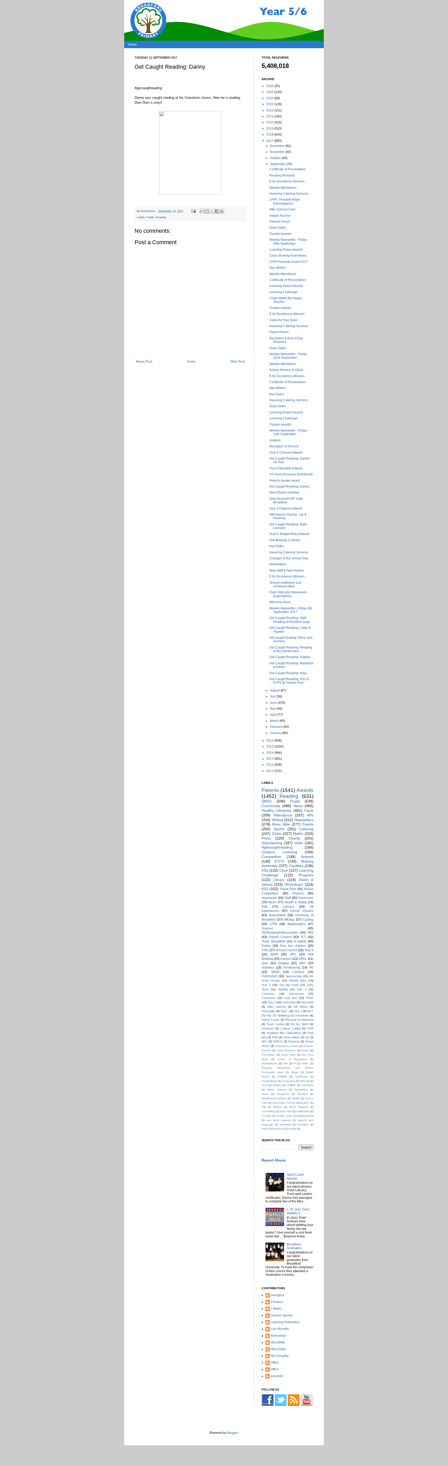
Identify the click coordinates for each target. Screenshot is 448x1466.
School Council (286, 950)
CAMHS (282, 1076)
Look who (290, 997)
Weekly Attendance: (283, 187)
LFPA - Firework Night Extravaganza (284, 201)
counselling (268, 1111)
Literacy (288, 906)
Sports (279, 829)
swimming (285, 1124)
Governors (306, 898)
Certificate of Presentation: (287, 280)
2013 (270, 758)
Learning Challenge (283, 292)
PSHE (309, 997)
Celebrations (293, 1032)
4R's (293, 954)
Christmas (268, 993)
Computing (288, 1081)
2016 (270, 740)
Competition (271, 857)
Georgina (277, 1295)
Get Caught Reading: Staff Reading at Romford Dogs (289, 619)
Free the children (293, 946)
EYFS (279, 861)
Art (307, 1037)
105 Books (300, 1006)
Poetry (266, 946)
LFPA (273, 924)
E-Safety (300, 941)
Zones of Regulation (292, 1059)
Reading (161, 217)
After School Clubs (282, 209)
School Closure (301, 911)
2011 (270, 771)
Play (269, 1015)
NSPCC (278, 1041)
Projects (298, 893)
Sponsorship (294, 976)
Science (267, 928)
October (276, 158)
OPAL (303, 959)
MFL (264, 1041)
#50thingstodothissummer (280, 932)
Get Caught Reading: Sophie (289, 657)
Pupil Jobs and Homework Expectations (287, 594)
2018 (270, 134)
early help (285, 1111)
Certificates (301, 1076)
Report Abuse (274, 1160)
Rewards (293, 1041)
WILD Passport (299, 1106)
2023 (270, 104)
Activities (268, 967)
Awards (305, 790)
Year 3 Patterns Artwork (285, 508)
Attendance (283, 815)
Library (279, 880)
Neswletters (301, 1089)
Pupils (150, 217)
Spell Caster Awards (295, 1176)
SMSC (267, 801)
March (274, 721)
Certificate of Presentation (287, 169)
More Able (281, 824)
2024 (270, 98)
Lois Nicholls (280, 1329)
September (278, 164)
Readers (303, 1094)
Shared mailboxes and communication (285, 584)
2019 (270, 128)
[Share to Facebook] (216, 211)
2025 (270, 92)
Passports (283, 1094)
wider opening (276, 1006)
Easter (305, 1050)
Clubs (276, 833)
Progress (306, 875)
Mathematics (296, 924)
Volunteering (272, 843)
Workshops (294, 884)
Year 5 (266, 984)
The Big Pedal (288, 984)
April (273, 714)
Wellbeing (284, 1015)
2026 (270, 86)
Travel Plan (288, 889)
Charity (294, 838)
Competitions (269, 1081)
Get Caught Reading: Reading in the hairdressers (290, 649)
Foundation (268, 1054)
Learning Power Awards (286, 249)
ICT (303, 937)
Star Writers (277, 268)
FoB (264, 906)
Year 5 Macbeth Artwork (286, 468)
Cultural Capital (290, 1028)
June (274, 702)
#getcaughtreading (277, 847)
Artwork (307, 857)
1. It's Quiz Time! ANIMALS (298, 1211)
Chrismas (268, 1028)
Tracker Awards (280, 234)
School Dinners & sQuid (286, 370)
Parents (270, 790)
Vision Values (291, 1037)
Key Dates (276, 394)
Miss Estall (278, 1349)
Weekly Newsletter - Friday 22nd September (288, 356)
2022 (270, 110)
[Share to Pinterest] (221, 211)
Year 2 (298, 1011)
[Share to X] (211, 211)
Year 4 (301, 989)
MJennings (278, 1335)
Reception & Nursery (284, 446)
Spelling (283, 989)
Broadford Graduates (294, 1246)
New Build (307, 1002)
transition (303, 1124)
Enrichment (296, 993)
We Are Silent (300, 1024)
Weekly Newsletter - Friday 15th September (288, 432)
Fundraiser (268, 997)
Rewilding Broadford (274, 1098)
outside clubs (284, 1115)
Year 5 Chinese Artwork (285, 452)
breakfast (273, 1032)
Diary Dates (277, 227)
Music (272, 902)
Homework (269, 898)
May (273, 708)
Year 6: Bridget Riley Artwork (289, 534)
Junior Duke (288, 1054)
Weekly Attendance (282, 274)
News (298, 806)
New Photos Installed (284, 492)
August (275, 690)
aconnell (277, 1376)
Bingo (294, 1072)
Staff (288, 898)
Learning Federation (285, 1322)
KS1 (265, 889)
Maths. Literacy (277, 1089)
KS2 (265, 870)
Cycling (308, 919)
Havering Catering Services (288, 193)
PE (311, 967)
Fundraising (291, 967)
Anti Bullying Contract (284, 540)
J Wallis (276, 1308)
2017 (270, 141)
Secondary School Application (290, 1102)
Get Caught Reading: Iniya (288, 673)
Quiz (265, 963)
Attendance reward (286, 1046)
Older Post (237, 361)
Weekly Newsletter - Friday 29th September (288, 241)
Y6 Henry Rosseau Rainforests (291, 474)
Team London (275, 1024)
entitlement (303, 1111)
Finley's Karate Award (284, 480)
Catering (306, 829)
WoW (274, 954)
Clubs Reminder (286, 1050)
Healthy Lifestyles (276, 810)
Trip (264, 1106)
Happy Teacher (280, 215)
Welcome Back (279, 602)
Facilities (296, 866)
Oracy (265, 1094)
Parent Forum (279, 332)
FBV (310, 932)
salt (285, 1063)
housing (266, 1115)
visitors (266, 1128)
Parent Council (280, 937)
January (276, 733)
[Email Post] (193, 211)
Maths (298, 833)
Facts (308, 810)
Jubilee (277, 1085)
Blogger (232, 1433)
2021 (270, 116)
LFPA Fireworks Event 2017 (288, 262)
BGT (310, 1011)
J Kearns (277, 1302)
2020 (270, 122)
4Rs (310, 815)
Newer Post (144, 361)
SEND (275, 972)
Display (283, 963)
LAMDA (291, 1085)
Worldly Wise (297, 980)
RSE (275, 1037)
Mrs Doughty (280, 1356)
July (273, 696)
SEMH (295, 1098)
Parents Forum (279, 221)
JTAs (265, 950)
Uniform (275, 440)
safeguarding (305, 1115)
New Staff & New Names (286, 570)
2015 (270, 746)
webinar (279, 1128)
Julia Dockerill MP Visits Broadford (286, 500)
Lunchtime (307, 1085)
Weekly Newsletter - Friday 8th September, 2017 (290, 610)
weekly (292, 1128)
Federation (289, 1002)
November (277, 152)
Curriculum (269, 976)
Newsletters (277, 564)
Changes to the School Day (288, 558)
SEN (302, 963)
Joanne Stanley (282, 1315)
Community (271, 806)
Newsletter (302, 1015)
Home (132, 44)
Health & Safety (295, 902)
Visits (298, 843)
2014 (270, 753)
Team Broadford (273, 941)
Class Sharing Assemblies (287, 255)
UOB (310, 1028)
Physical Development (299, 1019)
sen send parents (278, 1120)
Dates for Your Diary (283, 320)
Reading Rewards (282, 175)
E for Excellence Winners (287, 181)
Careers (286, 959)
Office (275, 1362)
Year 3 (272, 1002)
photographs (269, 1063)
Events (307, 824)
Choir (283, 870)
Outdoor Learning (279, 852)
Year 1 (285, 1011)
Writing (277, 820)
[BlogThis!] (206, 211)
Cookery (298, 972)
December (277, 146)
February (276, 727)
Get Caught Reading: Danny (289, 486)
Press (266, 838)
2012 (270, 764)
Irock (264, 1085)
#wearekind (277, 915)
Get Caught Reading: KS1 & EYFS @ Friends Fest (289, 681)
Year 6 (308, 950)
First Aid (305, 1081)
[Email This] (202, 211)
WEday (289, 919)
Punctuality (268, 1011)
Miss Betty (278, 1342)
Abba (305, 1063)
